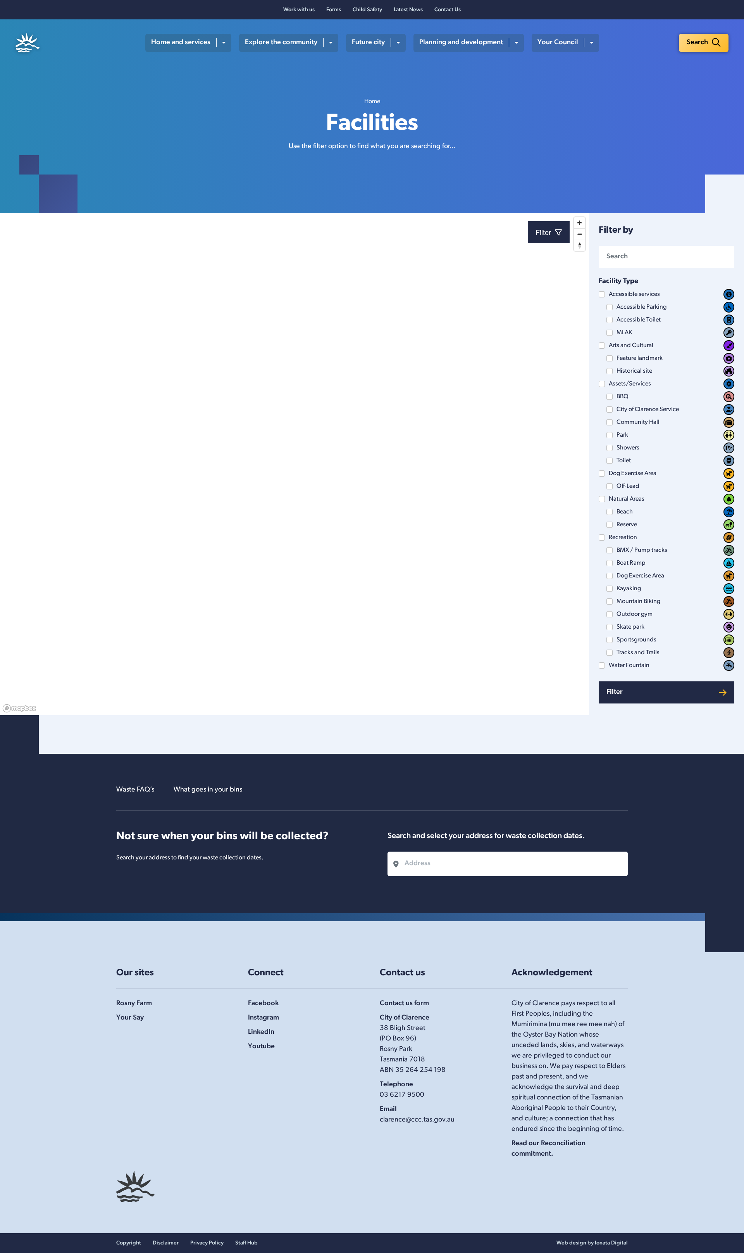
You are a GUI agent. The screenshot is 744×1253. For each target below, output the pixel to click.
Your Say (130, 1017)
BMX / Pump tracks (642, 550)
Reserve (627, 525)
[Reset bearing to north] (579, 245)
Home (372, 102)
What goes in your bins (208, 789)
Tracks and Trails (638, 653)
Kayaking (629, 589)
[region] (294, 464)
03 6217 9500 (402, 1095)
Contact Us (447, 10)
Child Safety (367, 10)
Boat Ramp (631, 563)
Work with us (299, 10)
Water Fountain (629, 665)
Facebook (263, 1003)
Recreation (623, 537)
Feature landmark (640, 358)
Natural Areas (626, 499)
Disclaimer (166, 1243)
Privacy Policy (207, 1243)
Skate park (630, 627)
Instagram (263, 1017)
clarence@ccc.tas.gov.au (417, 1119)
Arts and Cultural (631, 345)
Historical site (634, 371)
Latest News (408, 10)
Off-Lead (628, 486)
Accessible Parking (641, 307)
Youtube (261, 1046)
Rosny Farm (134, 1003)
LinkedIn (261, 1032)
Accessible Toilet (639, 320)
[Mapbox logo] (19, 708)
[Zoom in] (579, 222)
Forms (333, 10)
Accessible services (634, 294)
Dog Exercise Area (632, 473)
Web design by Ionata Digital (592, 1243)
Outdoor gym (635, 614)
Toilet (624, 461)
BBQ (623, 397)
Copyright (128, 1243)
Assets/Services (630, 384)
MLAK (624, 333)
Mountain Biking (638, 601)
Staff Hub (246, 1243)
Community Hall (638, 422)
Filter (614, 692)
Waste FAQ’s (135, 789)
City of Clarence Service (648, 409)
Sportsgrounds (636, 640)
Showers (628, 448)
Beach (625, 512)
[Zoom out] (579, 234)
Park (622, 435)
